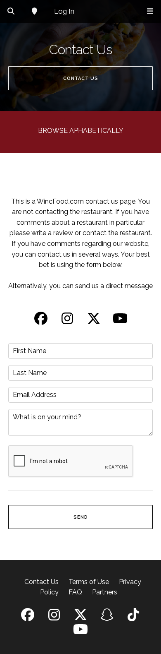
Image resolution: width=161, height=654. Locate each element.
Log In (64, 11)
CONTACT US (80, 78)
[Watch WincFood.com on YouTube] (120, 321)
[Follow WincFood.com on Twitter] (93, 321)
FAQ (75, 592)
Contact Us (41, 582)
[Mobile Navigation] (150, 11)
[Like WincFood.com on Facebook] (40, 321)
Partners (104, 592)
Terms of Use (89, 582)
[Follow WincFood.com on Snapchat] (107, 617)
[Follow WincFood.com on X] (80, 617)
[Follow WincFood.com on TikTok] (133, 617)
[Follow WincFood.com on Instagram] (67, 321)
